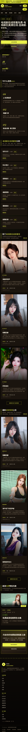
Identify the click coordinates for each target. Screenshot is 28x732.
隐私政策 (14, 729)
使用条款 (19, 729)
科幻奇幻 (4, 698)
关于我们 (4, 729)
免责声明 (4, 731)
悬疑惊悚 (4, 703)
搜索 (25, 9)
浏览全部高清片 (14, 644)
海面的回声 (6, 279)
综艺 (15, 12)
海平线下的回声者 (8, 508)
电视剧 (10, 12)
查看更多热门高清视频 (14, 403)
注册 (25, 5)
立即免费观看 (14, 42)
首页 (2, 12)
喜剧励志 (4, 705)
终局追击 (5, 386)
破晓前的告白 (7, 562)
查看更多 (4, 158)
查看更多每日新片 (14, 579)
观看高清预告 (14, 46)
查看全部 (25, 238)
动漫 (19, 12)
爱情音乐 (4, 700)
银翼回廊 (5, 333)
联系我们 (9, 729)
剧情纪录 (4, 707)
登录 (21, 5)
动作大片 (4, 696)
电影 (6, 12)
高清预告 (4, 718)
